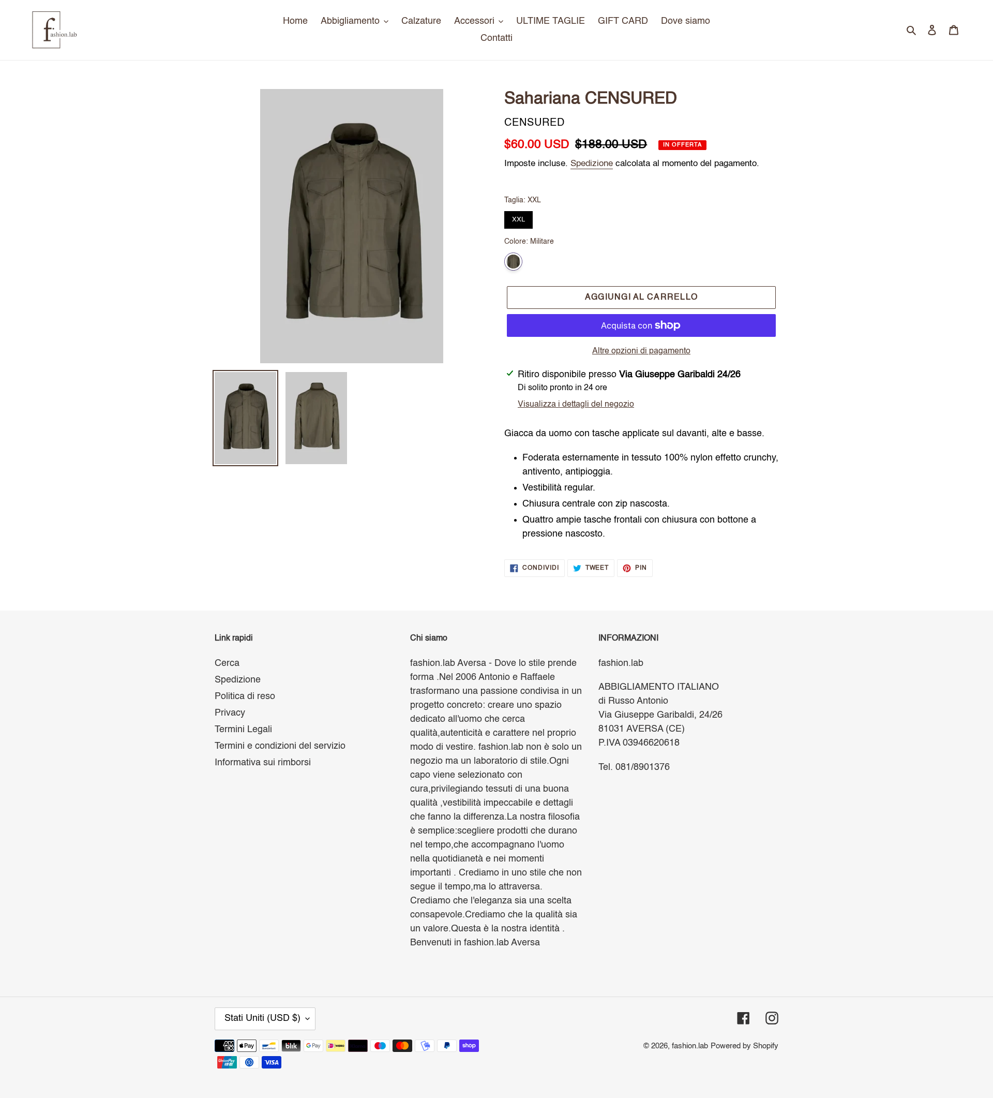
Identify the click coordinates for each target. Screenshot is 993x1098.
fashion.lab (690, 1046)
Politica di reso (245, 696)
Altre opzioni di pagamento (641, 351)
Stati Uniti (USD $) (262, 1018)
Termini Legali (243, 729)
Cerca (227, 663)
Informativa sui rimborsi (263, 762)
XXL (518, 217)
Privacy (230, 713)
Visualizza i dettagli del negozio (576, 404)
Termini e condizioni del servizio (280, 746)
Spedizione (591, 163)
